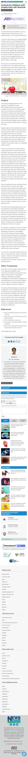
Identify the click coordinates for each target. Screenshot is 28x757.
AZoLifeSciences (6, 709)
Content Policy (5, 676)
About (3, 653)
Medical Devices (6, 597)
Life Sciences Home (7, 617)
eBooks (4, 602)
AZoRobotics (5, 696)
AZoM (3, 686)
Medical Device (12, 532)
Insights (4, 589)
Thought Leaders (6, 587)
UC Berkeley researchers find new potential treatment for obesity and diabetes (18, 488)
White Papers (5, 584)
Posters (4, 604)
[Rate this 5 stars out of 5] (19, 341)
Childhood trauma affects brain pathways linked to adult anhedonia (18, 425)
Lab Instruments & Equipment (9, 622)
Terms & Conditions (7, 671)
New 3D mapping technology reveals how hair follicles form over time (18, 472)
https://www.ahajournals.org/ (12, 320)
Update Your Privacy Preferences (14, 741)
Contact (4, 668)
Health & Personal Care (8, 594)
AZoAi (3, 711)
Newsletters (5, 661)
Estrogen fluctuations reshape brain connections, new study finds (18, 450)
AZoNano (4, 689)
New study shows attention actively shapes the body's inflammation (17, 434)
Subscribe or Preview (13, 519)
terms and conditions (12, 731)
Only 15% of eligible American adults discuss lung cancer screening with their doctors (18, 505)
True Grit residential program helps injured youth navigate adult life (18, 496)
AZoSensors (5, 699)
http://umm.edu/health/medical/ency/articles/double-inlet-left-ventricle (15, 326)
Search (4, 658)
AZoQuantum (5, 704)
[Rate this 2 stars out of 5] (11, 341)
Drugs (3, 599)
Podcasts (4, 607)
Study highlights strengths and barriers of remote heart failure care (18, 480)
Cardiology (11, 517)
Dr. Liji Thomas (14, 359)
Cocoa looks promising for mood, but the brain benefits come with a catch (19, 458)
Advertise (4, 666)
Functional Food (6, 576)
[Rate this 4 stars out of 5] (16, 341)
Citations (5, 388)
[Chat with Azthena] (24, 754)
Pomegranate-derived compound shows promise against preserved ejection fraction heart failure (17, 443)
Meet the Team (6, 655)
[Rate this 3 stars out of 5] (14, 341)
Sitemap (4, 663)
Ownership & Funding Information (10, 678)
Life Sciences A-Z (6, 625)
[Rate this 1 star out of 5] (8, 341)
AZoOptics (4, 694)
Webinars (4, 635)
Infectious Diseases (13, 525)
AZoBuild (4, 706)
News (3, 579)
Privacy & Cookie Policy (7, 673)
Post (3, 416)
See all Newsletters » (7, 539)
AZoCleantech (5, 691)
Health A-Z (4, 582)
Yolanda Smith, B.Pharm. (19, 27)
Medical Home (5, 574)
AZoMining (4, 701)
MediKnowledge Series (8, 592)
